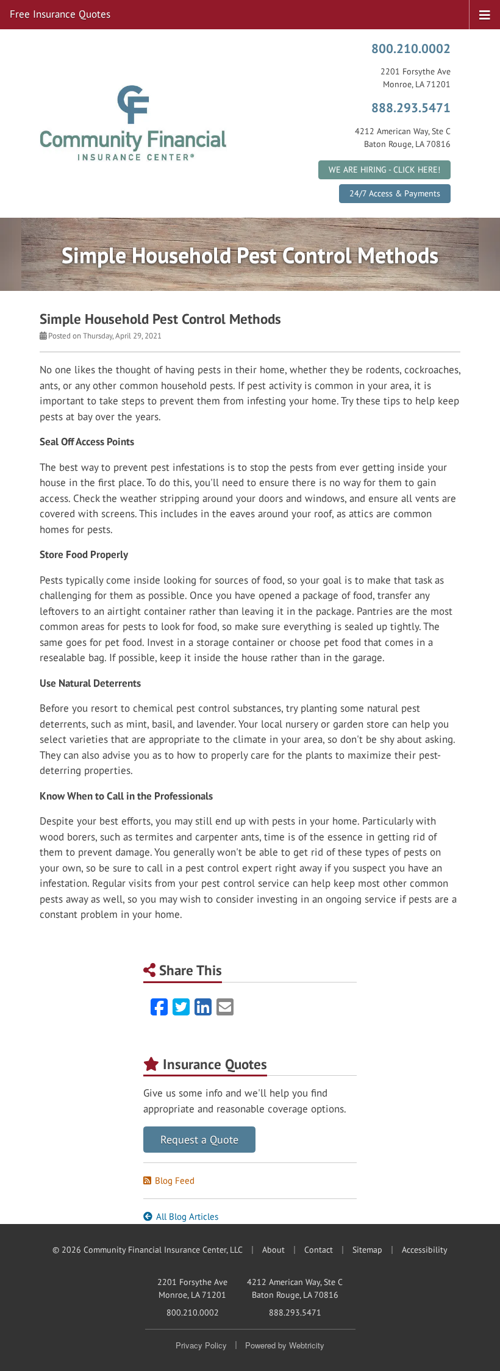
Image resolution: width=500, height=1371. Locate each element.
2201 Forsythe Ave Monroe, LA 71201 (192, 1288)
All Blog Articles (187, 1216)
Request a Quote (199, 1140)
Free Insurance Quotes (60, 14)
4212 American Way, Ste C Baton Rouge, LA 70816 (295, 1288)
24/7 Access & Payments (394, 193)
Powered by (284, 1345)
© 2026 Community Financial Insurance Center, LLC (147, 1249)
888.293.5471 (411, 107)
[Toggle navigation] (485, 14)
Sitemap (367, 1249)
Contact (318, 1249)
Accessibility (425, 1249)
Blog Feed (175, 1180)
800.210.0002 (411, 48)
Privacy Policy (201, 1345)
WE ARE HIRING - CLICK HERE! (384, 169)
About (273, 1249)
